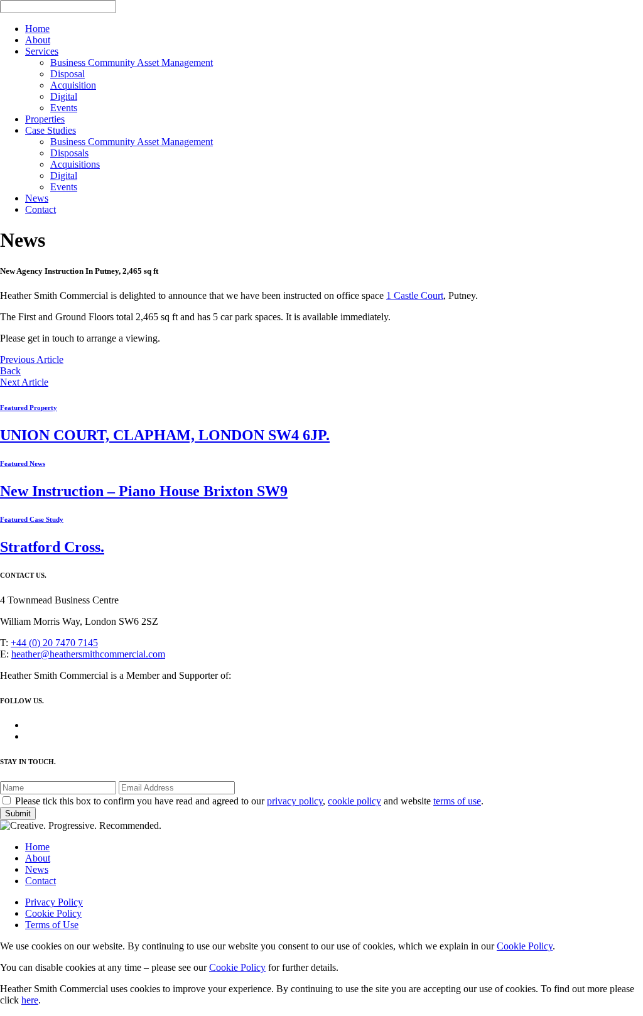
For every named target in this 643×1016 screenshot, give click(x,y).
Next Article (24, 382)
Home (37, 28)
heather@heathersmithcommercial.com (88, 654)
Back (10, 370)
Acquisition (73, 85)
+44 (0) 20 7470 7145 (54, 642)
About (37, 40)
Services (41, 51)
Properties (45, 119)
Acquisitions (75, 164)
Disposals (69, 153)
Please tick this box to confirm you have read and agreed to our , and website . (249, 801)
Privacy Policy (54, 902)
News (36, 198)
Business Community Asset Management (131, 62)
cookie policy (354, 801)
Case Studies (50, 130)
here (29, 1000)
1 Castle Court (414, 295)
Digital (63, 96)
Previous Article (31, 359)
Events (63, 107)
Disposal (67, 73)
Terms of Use (51, 924)
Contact (40, 209)
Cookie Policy (53, 913)
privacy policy (295, 801)
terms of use (457, 801)
